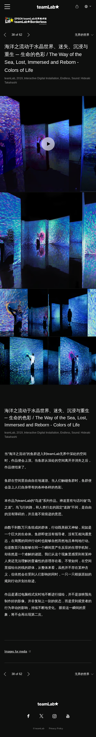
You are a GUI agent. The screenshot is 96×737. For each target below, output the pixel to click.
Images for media (15, 651)
